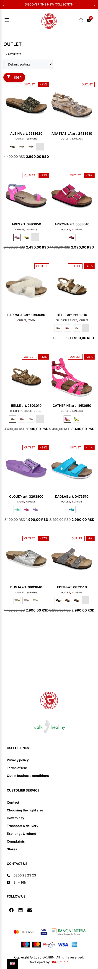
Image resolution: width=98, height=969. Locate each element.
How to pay (15, 818)
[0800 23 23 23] (21, 875)
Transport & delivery (22, 826)
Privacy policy (18, 760)
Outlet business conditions (28, 776)
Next (94, 4)
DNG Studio (60, 962)
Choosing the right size (25, 810)
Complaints (16, 841)
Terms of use (17, 768)
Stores (12, 849)
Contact (13, 802)
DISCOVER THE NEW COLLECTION (49, 4)
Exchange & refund (21, 833)
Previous (3, 4)
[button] (11, 910)
